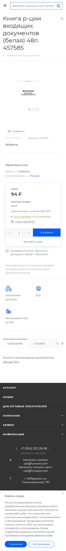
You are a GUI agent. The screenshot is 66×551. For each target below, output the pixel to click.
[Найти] (57, 6)
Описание (15, 343)
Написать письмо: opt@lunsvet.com (35, 461)
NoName (12, 144)
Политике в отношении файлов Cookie (29, 535)
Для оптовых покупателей (25, 406)
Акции (8, 397)
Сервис (8, 424)
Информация (13, 434)
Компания (11, 415)
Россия (34, 175)
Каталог (9, 387)
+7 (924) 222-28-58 (34, 448)
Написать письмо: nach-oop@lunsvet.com (36, 469)
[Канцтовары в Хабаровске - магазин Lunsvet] (33, 94)
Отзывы (39, 343)
